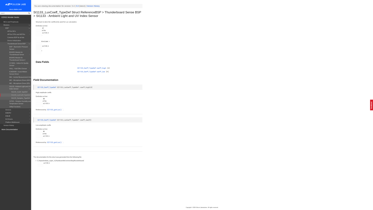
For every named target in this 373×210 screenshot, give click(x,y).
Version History (8, 125)
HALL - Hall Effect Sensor (18, 68)
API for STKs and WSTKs (16, 34)
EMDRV (8, 113)
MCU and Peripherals (10, 22)
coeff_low (101, 72)
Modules (6, 25)
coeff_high (102, 68)
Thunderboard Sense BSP (16, 44)
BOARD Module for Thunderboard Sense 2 (17, 59)
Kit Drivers (9, 119)
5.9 (77, 6)
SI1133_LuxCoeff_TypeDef (20, 95)
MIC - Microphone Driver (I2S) (19, 83)
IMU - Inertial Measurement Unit (20, 77)
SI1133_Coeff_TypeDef (19, 92)
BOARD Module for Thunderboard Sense (16, 53)
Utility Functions (14, 107)
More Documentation (10, 129)
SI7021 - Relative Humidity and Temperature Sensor (20, 102)
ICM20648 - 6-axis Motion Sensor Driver (18, 73)
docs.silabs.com (15, 9)
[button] (371, 105)
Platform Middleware (12, 122)
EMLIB (7, 116)
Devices (8, 110)
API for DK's (11, 31)
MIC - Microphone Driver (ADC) (20, 80)
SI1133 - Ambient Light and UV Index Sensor (20, 88)
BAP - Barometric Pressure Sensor (18, 48)
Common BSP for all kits (15, 37)
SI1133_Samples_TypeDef (20, 98)
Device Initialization (14, 40)
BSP (7, 28)
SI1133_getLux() (55, 110)
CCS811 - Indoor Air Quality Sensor (18, 64)
